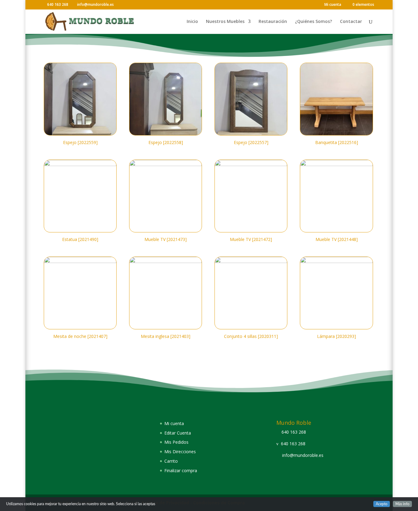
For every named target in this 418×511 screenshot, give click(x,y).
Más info (402, 504)
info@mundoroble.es (302, 455)
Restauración (273, 21)
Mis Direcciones (180, 451)
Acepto (381, 504)
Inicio (192, 21)
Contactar (351, 21)
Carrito (171, 461)
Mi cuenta (332, 5)
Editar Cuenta (177, 433)
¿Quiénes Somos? (313, 21)
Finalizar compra (180, 470)
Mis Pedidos (176, 442)
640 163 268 (294, 432)
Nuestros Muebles (225, 21)
